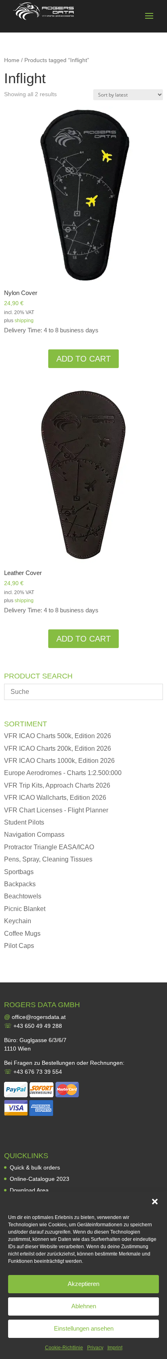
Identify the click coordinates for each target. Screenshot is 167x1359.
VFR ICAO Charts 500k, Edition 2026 (57, 735)
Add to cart (83, 358)
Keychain (17, 920)
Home (11, 60)
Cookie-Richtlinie (64, 1347)
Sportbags (19, 871)
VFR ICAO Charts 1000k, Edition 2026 (59, 760)
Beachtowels (22, 896)
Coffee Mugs (22, 933)
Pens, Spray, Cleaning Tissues (48, 859)
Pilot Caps (19, 945)
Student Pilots (24, 822)
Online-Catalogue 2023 (39, 1179)
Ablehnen (83, 1306)
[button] (155, 1201)
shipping (24, 320)
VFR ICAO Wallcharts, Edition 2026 (55, 797)
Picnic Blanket (24, 908)
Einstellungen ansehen (83, 1328)
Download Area (29, 1190)
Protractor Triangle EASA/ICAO (49, 847)
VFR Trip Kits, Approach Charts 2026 (57, 785)
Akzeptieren (83, 1283)
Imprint (114, 1347)
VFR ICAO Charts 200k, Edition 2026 (57, 748)
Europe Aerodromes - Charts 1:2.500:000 (63, 772)
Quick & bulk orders (35, 1167)
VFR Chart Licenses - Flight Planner (56, 810)
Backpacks (20, 884)
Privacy (95, 1347)
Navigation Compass (34, 834)
